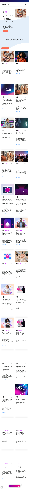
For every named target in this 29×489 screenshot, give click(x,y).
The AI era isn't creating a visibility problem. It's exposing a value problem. (21, 70)
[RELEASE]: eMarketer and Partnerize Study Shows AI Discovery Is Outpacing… (20, 333)
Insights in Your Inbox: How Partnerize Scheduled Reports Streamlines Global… (20, 233)
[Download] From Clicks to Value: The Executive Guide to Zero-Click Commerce (7, 134)
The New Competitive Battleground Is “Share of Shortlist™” (6, 467)
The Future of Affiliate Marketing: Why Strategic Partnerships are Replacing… (7, 100)
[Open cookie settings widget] (2, 487)
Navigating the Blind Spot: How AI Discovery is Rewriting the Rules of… (21, 167)
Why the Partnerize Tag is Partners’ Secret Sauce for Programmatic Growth (20, 433)
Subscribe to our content (13, 485)
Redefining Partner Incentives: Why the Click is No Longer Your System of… (21, 367)
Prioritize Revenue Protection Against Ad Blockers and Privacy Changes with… (7, 200)
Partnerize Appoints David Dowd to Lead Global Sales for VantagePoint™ (7, 433)
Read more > (4, 78)
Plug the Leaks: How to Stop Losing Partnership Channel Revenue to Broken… (6, 267)
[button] (20, 484)
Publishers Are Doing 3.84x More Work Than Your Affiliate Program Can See (21, 200)
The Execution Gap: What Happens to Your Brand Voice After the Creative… (6, 300)
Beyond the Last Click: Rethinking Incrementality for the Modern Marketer (21, 467)
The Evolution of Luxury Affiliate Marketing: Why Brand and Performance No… (21, 100)
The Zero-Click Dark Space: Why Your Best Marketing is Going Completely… (7, 400)
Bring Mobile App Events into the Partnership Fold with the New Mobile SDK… (7, 233)
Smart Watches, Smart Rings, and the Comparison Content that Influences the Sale (8, 16)
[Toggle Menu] (25, 4)
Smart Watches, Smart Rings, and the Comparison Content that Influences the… (7, 67)
